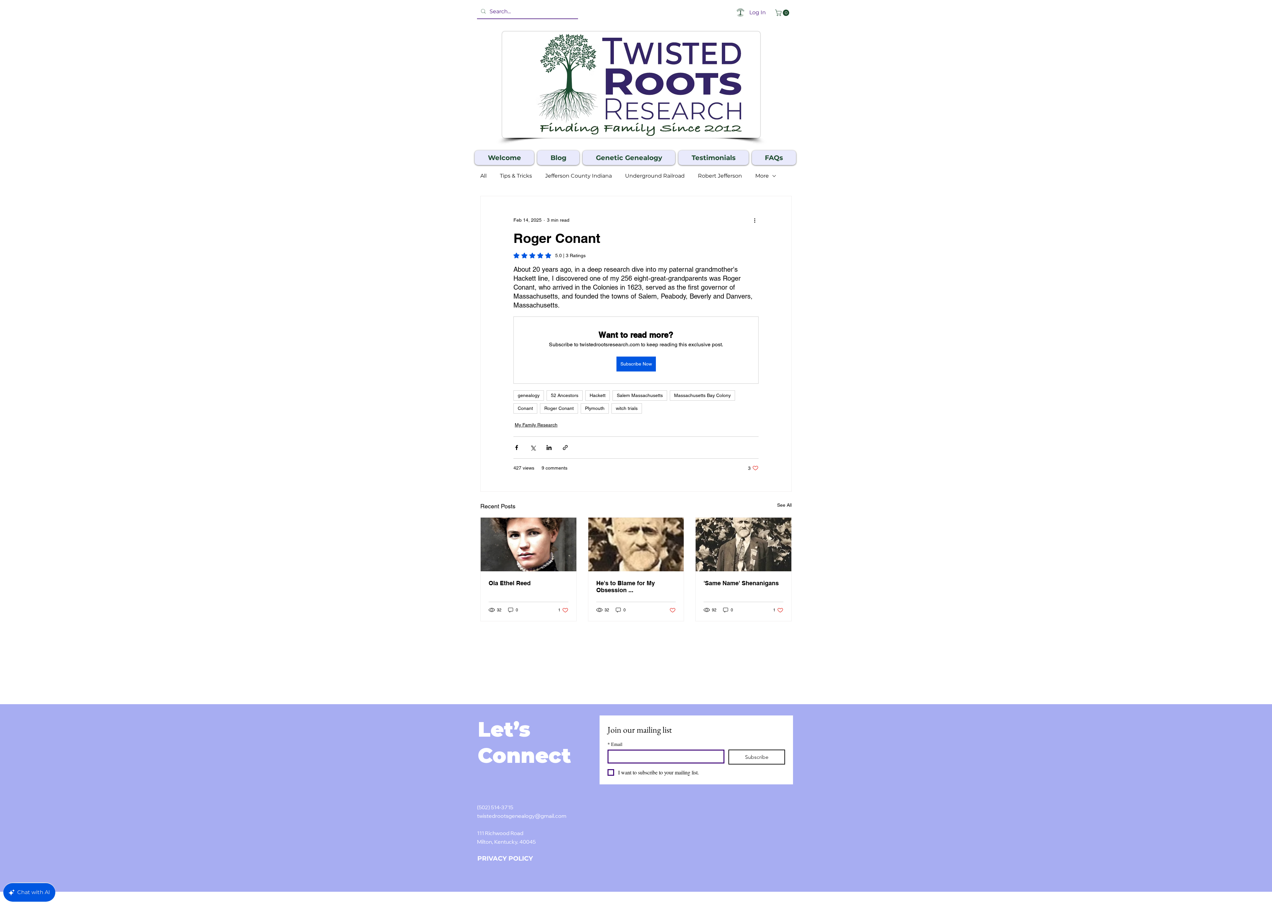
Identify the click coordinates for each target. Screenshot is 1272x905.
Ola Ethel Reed (510, 583)
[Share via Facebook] (516, 447)
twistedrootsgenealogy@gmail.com (521, 816)
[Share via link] (565, 447)
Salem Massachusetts (640, 395)
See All (784, 505)
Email (615, 744)
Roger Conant (559, 408)
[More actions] (755, 220)
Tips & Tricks (516, 176)
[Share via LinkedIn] (549, 447)
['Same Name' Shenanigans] (743, 544)
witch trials (627, 408)
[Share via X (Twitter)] (533, 447)
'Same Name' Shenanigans (741, 583)
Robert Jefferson (720, 176)
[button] (783, 13)
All (483, 176)
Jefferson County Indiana (578, 176)
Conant (525, 408)
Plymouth (595, 408)
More (762, 176)
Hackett (598, 395)
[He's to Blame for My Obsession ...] (636, 544)
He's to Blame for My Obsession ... (625, 587)
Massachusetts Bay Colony (702, 395)
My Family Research (536, 424)
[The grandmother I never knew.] (528, 544)
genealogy (529, 395)
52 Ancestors (564, 395)
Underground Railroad (655, 176)
